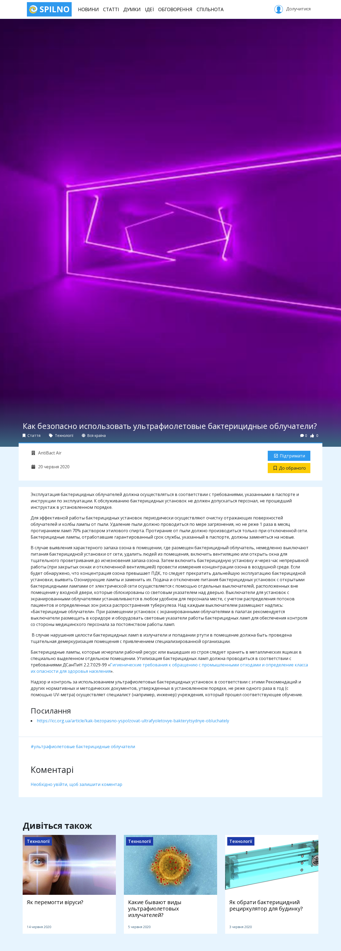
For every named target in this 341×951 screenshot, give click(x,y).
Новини (88, 9)
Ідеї (149, 9)
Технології (63, 435)
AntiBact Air (49, 453)
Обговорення (175, 9)
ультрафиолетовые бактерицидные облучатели (84, 746)
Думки (132, 9)
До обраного (292, 468)
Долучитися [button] (298, 9)
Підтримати (292, 456)
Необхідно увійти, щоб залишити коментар (76, 784)
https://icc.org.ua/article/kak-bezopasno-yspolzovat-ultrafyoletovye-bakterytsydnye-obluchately (133, 721)
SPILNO (54, 9)
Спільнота (210, 9)
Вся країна (96, 435)
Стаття (33, 435)
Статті (111, 9)
